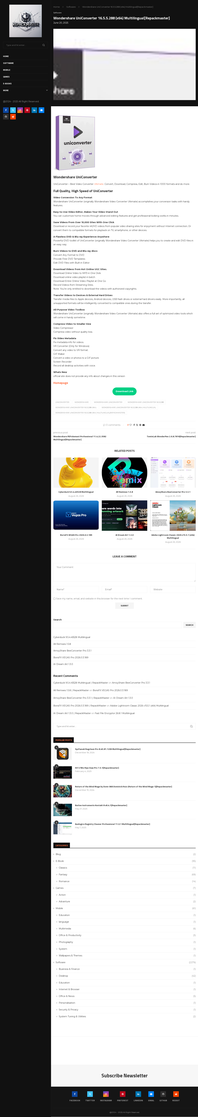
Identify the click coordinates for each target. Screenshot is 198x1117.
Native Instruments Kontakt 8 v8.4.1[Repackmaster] (101, 805)
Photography (127, 942)
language (127, 921)
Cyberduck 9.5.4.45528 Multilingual (71, 637)
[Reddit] (13, 116)
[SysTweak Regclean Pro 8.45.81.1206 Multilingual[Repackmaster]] (62, 754)
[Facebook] (6, 110)
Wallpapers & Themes (127, 955)
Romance (127, 881)
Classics (127, 867)
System (127, 949)
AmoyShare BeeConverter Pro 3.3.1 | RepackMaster (81, 698)
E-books (7, 83)
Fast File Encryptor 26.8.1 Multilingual (115, 713)
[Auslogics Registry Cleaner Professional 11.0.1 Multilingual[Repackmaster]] (62, 828)
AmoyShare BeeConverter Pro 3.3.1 (72, 650)
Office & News (127, 996)
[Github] (6, 116)
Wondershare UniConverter (108, 402)
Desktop (127, 975)
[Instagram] (20, 110)
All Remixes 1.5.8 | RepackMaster (71, 690)
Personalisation (127, 1002)
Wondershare (82, 402)
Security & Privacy (127, 1009)
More (6, 90)
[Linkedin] (34, 110)
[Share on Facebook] (134, 425)
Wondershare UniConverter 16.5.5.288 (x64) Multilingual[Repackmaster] (90, 413)
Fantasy (127, 874)
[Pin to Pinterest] (140, 425)
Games (6, 76)
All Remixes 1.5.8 (62, 644)
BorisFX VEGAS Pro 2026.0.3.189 (70, 657)
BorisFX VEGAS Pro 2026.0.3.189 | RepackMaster (79, 705)
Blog (126, 854)
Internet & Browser (127, 989)
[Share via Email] (143, 425)
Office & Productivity (127, 935)
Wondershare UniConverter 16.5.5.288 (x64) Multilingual (129, 407)
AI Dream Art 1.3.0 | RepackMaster (72, 713)
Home (6, 56)
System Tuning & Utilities (127, 1016)
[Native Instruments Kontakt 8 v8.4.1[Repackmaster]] (62, 810)
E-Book (126, 861)
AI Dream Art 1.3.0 (63, 664)
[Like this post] (130, 425)
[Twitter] (13, 110)
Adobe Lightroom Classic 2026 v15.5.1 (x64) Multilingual (139, 705)
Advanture (127, 901)
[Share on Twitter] (137, 425)
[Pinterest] (27, 110)
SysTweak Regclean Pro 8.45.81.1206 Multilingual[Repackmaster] (107, 749)
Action (127, 894)
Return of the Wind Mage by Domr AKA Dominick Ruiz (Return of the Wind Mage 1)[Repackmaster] (123, 786)
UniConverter (62, 402)
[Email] (41, 110)
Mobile (6, 69)
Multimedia (127, 928)
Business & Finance (127, 969)
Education (127, 915)
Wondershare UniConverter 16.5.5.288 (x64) (75, 407)
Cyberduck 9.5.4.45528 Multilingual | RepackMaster (80, 682)
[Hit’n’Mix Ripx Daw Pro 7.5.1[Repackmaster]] (62, 772)
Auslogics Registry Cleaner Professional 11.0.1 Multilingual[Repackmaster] (112, 824)
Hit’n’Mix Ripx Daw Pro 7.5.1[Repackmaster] (97, 767)
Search (57, 619)
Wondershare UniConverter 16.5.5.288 (146, 402)
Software (8, 63)
